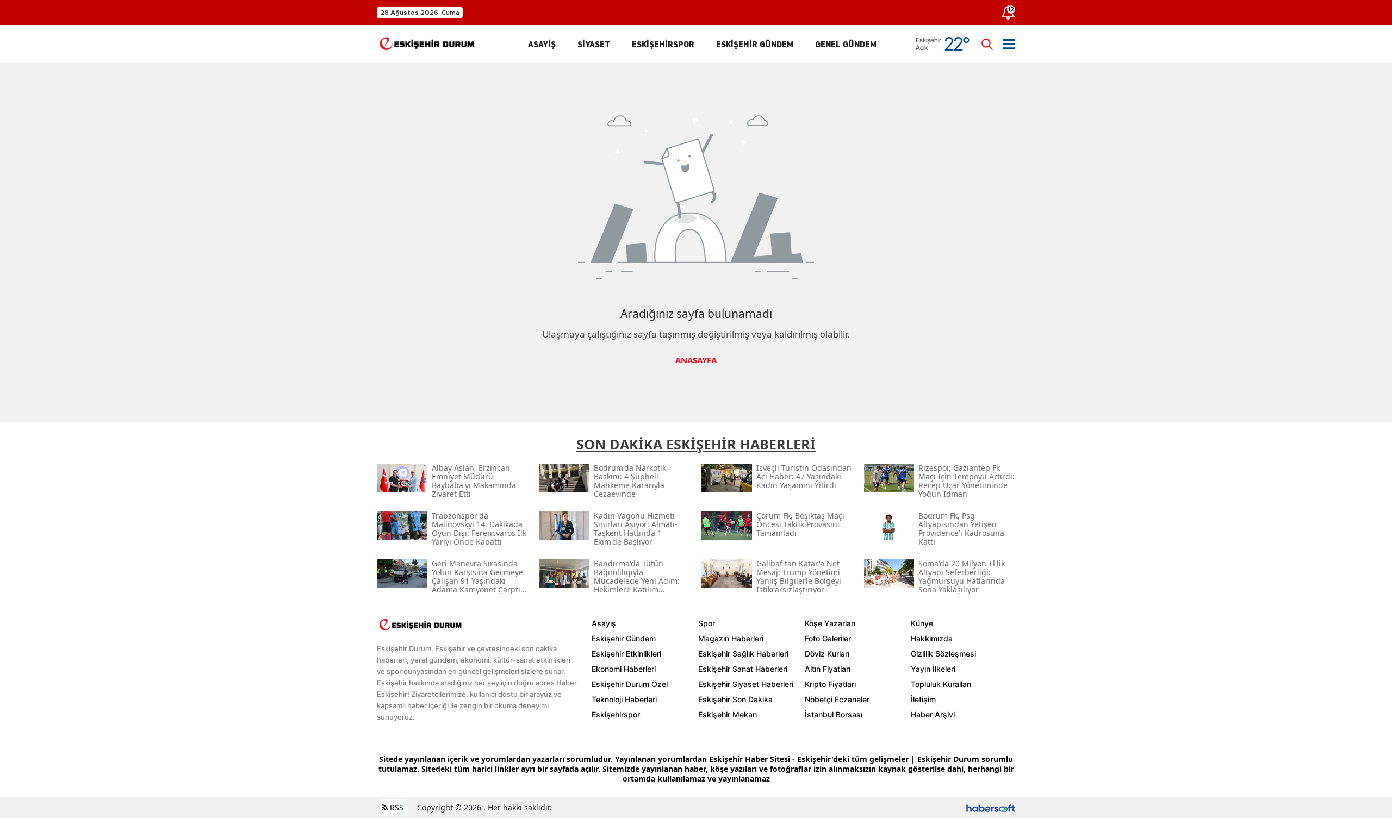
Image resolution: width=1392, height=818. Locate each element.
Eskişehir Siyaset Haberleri (745, 684)
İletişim (923, 699)
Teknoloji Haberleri (624, 699)
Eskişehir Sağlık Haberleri (743, 653)
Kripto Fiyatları (830, 684)
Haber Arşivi (933, 714)
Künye (922, 623)
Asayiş (604, 623)
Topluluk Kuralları (941, 684)
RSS (395, 807)
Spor (706, 623)
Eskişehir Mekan (727, 714)
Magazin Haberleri (730, 638)
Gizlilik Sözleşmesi (943, 653)
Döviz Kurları (827, 653)
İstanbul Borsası (833, 714)
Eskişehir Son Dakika (735, 699)
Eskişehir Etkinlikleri (626, 653)
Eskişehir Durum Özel (630, 684)
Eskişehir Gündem (624, 638)
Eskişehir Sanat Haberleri (742, 668)
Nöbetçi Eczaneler (837, 699)
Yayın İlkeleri (933, 668)
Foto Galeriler (828, 638)
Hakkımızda (932, 638)
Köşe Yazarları (830, 623)
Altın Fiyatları (827, 668)
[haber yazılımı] (990, 807)
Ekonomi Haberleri (624, 668)
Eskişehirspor (616, 714)
